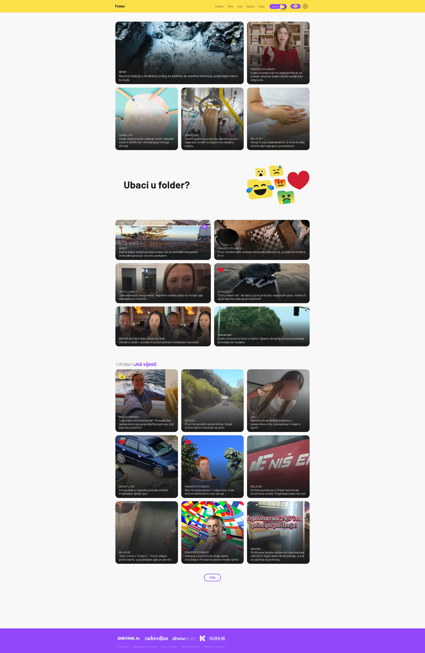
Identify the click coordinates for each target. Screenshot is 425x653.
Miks (230, 6)
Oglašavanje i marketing (145, 646)
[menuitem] (306, 6)
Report (251, 6)
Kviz (239, 6)
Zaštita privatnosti (190, 646)
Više (212, 577)
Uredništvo (123, 646)
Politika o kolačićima (214, 646)
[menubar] (306, 6)
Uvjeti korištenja (169, 646)
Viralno (219, 6)
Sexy (262, 6)
